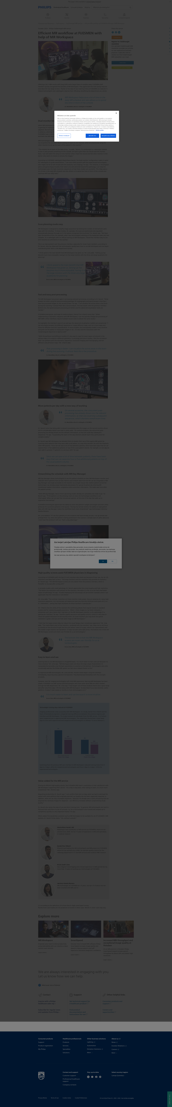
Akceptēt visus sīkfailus (108, 136)
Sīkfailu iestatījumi (64, 136)
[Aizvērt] (116, 113)
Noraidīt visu (92, 136)
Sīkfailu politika (100, 130)
